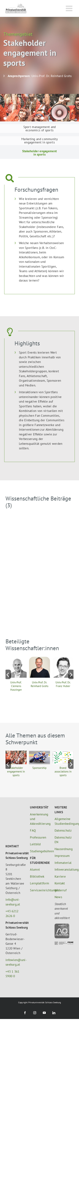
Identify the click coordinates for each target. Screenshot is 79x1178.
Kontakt (60, 883)
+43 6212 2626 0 (12, 894)
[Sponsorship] (39, 753)
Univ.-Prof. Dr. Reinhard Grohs (39, 684)
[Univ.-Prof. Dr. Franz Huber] (62, 659)
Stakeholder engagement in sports (16, 771)
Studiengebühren (39, 851)
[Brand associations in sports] (62, 753)
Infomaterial (63, 863)
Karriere (60, 876)
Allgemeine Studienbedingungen (64, 821)
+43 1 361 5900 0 (12, 955)
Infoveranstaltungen (64, 869)
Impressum (62, 856)
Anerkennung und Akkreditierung (39, 819)
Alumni (35, 869)
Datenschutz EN (63, 839)
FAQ (33, 830)
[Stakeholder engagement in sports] (16, 753)
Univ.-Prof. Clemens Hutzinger (16, 686)
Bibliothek (37, 876)
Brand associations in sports (63, 771)
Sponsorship (39, 768)
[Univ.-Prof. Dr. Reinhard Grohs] (39, 659)
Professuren (38, 837)
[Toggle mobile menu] (69, 8)
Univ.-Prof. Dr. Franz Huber (63, 684)
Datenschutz (63, 830)
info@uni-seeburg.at (13, 883)
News (58, 897)
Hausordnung (64, 849)
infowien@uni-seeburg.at (15, 943)
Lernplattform (39, 883)
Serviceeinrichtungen (39, 890)
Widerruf (61, 890)
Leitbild (35, 844)
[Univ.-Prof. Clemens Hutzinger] (16, 659)
